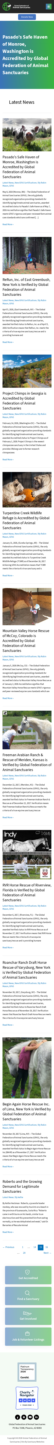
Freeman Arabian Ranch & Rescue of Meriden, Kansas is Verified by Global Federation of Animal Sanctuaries (27, 762)
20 (24, 1253)
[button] (27, 17)
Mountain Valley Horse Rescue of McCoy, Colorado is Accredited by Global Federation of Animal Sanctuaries (26, 640)
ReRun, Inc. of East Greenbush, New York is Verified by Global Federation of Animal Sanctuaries (26, 287)
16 (46, 1247)
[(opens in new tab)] (27, 1372)
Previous (8, 1247)
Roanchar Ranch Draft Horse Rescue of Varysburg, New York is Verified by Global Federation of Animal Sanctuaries (27, 970)
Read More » (8, 224)
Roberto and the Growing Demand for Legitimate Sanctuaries (22, 1186)
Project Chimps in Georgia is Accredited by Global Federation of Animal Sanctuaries (24, 401)
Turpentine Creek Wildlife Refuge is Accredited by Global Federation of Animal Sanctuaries (26, 520)
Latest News (8, 182)
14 (34, 1247)
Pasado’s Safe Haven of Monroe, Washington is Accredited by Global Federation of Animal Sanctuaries (21, 167)
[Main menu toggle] (49, 7)
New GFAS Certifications (26, 182)
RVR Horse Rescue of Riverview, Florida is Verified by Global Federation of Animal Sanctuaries (27, 892)
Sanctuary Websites (36, 1441)
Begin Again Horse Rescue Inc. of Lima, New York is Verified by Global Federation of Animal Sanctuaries (27, 1111)
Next (47, 1253)
